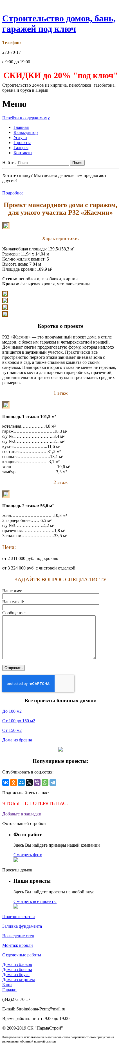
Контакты (23, 152)
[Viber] (37, 782)
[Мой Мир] (21, 782)
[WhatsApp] (45, 782)
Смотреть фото (28, 854)
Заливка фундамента (22, 926)
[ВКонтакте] (5, 782)
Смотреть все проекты (35, 901)
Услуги (20, 137)
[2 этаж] (6, 496)
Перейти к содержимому (26, 117)
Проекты (22, 142)
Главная (21, 127)
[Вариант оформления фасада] (6, 227)
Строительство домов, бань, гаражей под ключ (59, 23)
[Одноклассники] (13, 782)
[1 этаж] (6, 407)
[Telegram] (53, 782)
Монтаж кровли (17, 945)
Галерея (21, 147)
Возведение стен (18, 935)
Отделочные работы (21, 954)
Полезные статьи (18, 916)
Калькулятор (26, 132)
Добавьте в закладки (21, 813)
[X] (29, 782)
